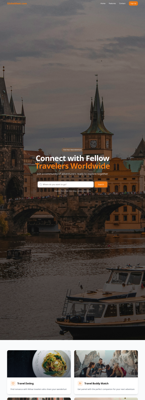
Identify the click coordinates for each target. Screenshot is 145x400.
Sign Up (133, 3)
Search (101, 184)
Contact (122, 3)
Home (103, 3)
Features (112, 3)
